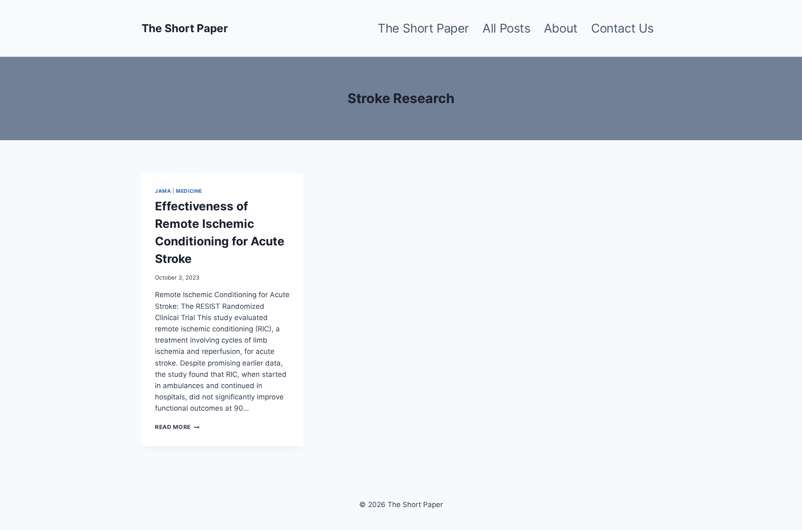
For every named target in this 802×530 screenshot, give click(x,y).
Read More (177, 427)
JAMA (163, 191)
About (561, 28)
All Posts (506, 28)
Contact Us (622, 28)
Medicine (189, 191)
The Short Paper (423, 28)
